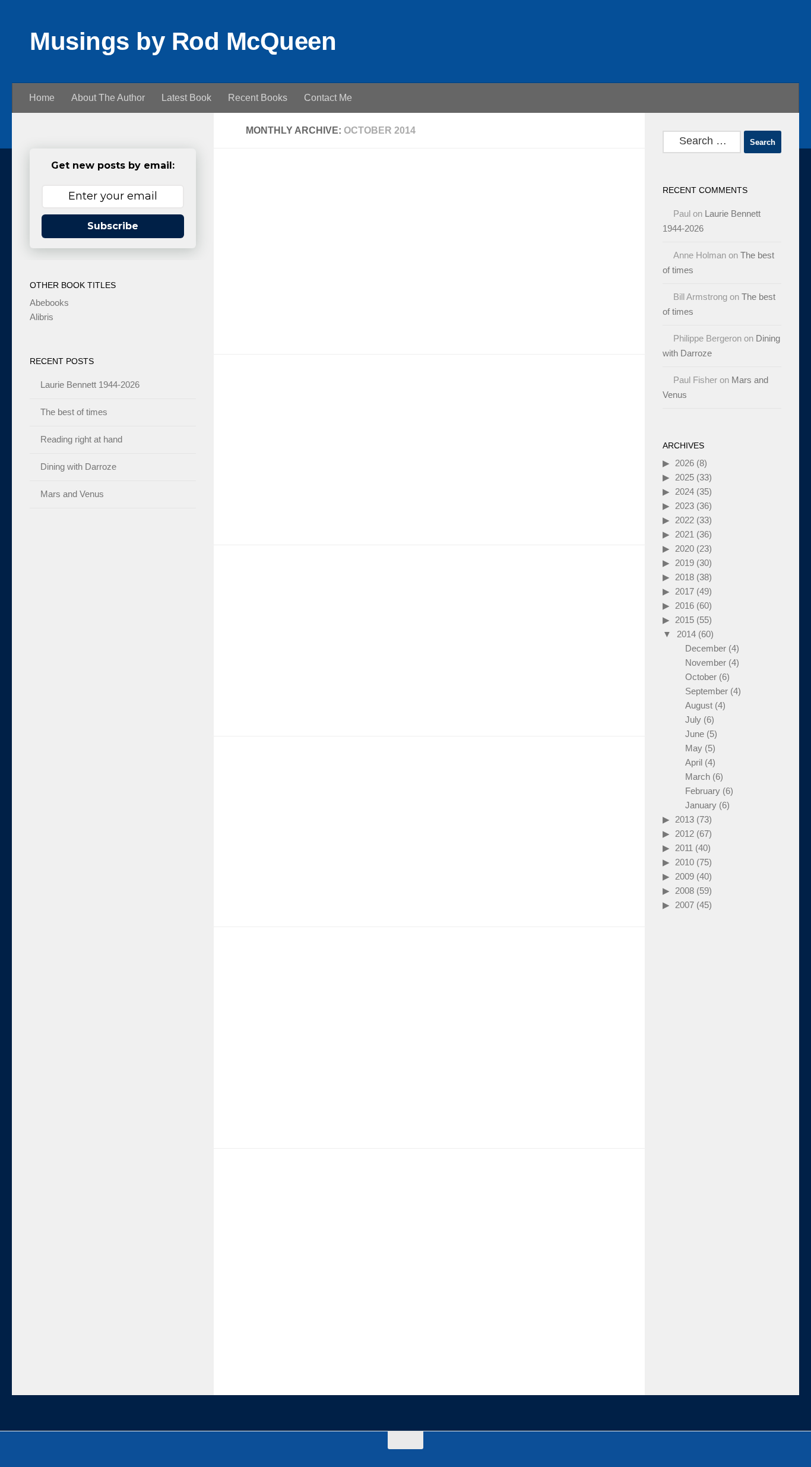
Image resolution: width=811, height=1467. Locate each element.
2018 (684, 577)
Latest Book (186, 98)
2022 (684, 520)
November (705, 662)
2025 (684, 477)
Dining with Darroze (78, 466)
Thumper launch (278, 971)
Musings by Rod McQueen (183, 41)
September (706, 691)
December (705, 648)
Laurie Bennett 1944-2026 (90, 385)
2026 (684, 463)
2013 (684, 819)
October (701, 677)
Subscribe (112, 226)
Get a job (258, 589)
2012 (684, 834)
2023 (684, 506)
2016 (684, 605)
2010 (684, 862)
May (693, 748)
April (693, 762)
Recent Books (257, 98)
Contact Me (328, 98)
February (702, 791)
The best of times (73, 412)
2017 (684, 591)
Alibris (41, 317)
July (693, 719)
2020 (684, 548)
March (697, 777)
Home (42, 98)
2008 (684, 891)
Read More (603, 322)
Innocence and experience (307, 398)
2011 (684, 848)
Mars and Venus (72, 494)
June (694, 734)
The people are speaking (302, 780)
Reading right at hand (81, 439)
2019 (684, 563)
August (698, 705)
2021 (684, 534)
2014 (686, 634)
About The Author (108, 98)
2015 (684, 620)
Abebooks (49, 303)
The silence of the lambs (301, 192)
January (701, 805)
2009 (684, 876)
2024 (684, 491)
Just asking (264, 1192)
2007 (684, 905)
